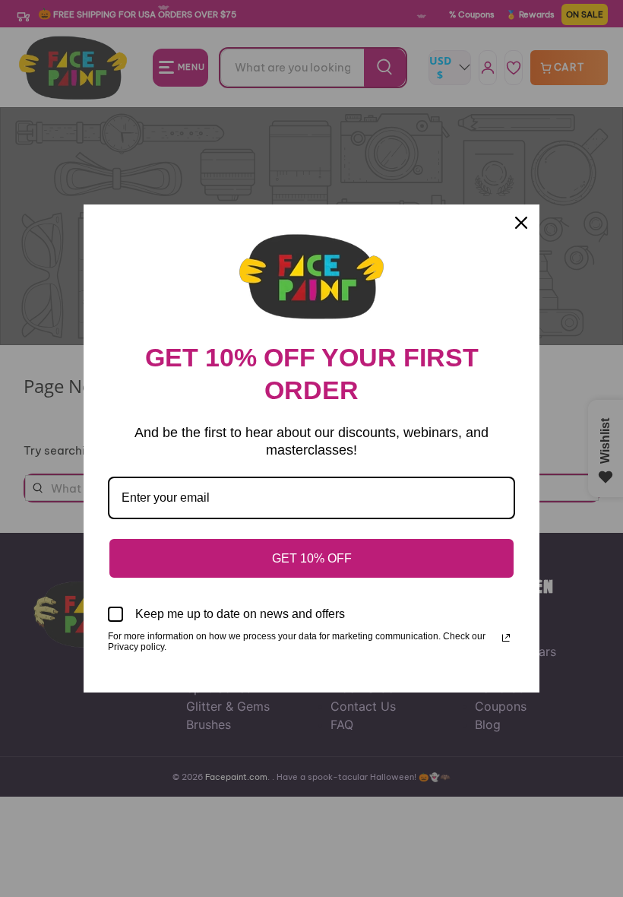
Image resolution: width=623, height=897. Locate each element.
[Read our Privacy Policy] (506, 638)
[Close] (521, 222)
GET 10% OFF (312, 558)
